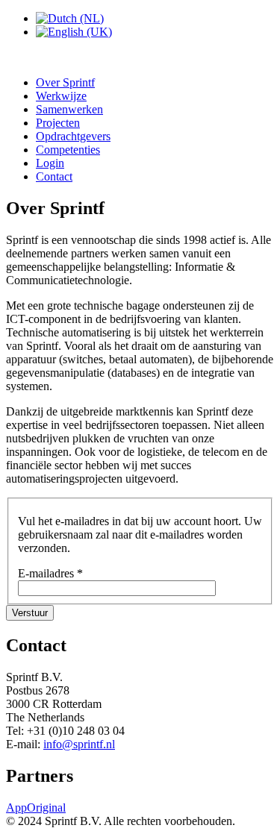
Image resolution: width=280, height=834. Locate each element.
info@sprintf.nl (79, 744)
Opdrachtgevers (73, 136)
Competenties (68, 149)
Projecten (58, 122)
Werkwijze (61, 96)
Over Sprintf (65, 82)
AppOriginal (36, 807)
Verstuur (30, 612)
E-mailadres (50, 573)
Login (50, 163)
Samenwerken (69, 109)
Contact (54, 176)
